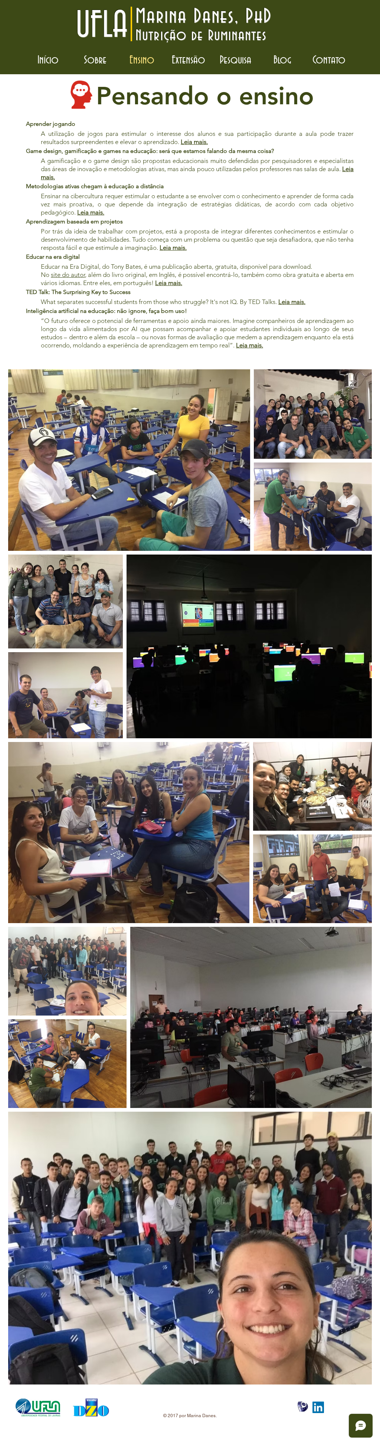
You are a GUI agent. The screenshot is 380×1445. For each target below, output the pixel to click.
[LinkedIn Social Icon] (318, 1407)
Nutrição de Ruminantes (201, 36)
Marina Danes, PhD (203, 17)
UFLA (101, 26)
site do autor (68, 274)
